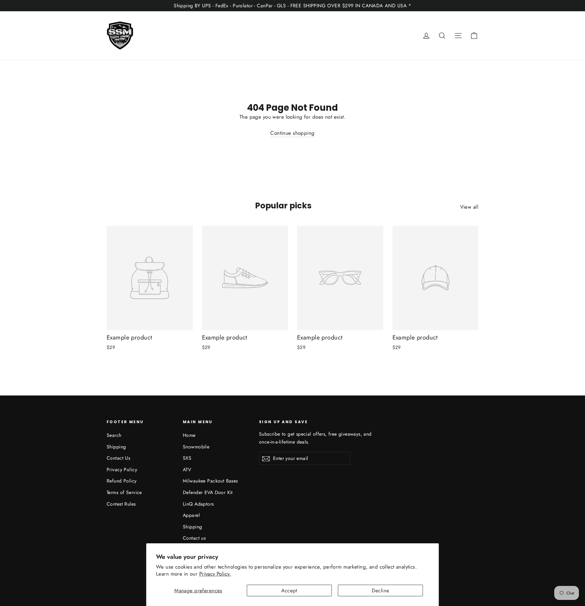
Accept (289, 590)
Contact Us (118, 457)
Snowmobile (196, 446)
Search (114, 435)
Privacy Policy (122, 469)
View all (469, 207)
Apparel (191, 515)
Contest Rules (121, 503)
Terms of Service (124, 492)
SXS (187, 457)
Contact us (194, 538)
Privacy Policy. (215, 573)
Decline (380, 590)
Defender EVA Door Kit (208, 492)
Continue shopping (292, 133)
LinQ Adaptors (198, 503)
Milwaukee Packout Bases (210, 480)
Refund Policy (122, 480)
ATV (187, 469)
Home (189, 435)
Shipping (116, 446)
